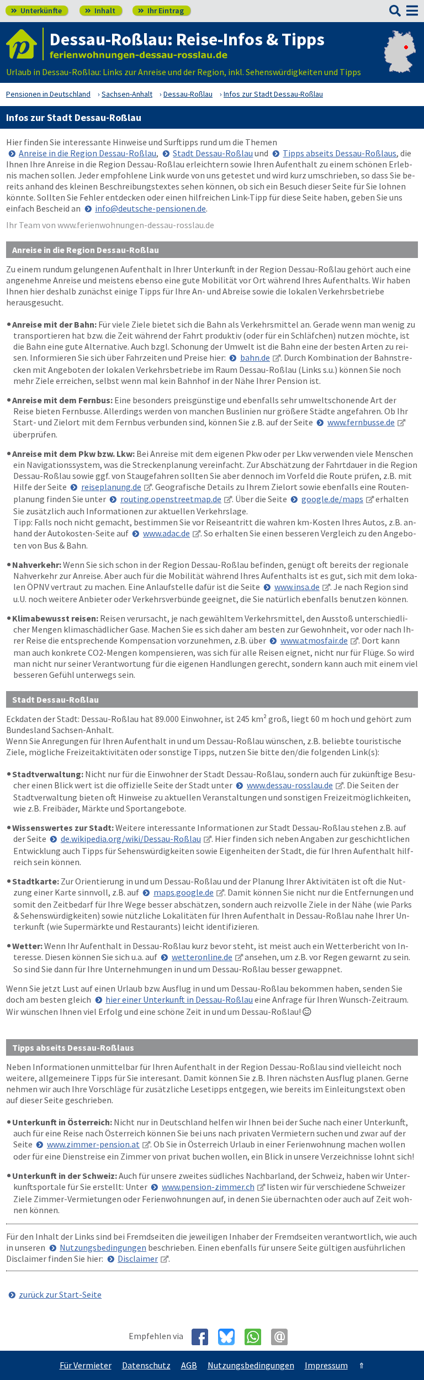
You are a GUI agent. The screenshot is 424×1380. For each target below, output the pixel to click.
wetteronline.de (202, 956)
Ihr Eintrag (161, 10)
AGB (189, 1365)
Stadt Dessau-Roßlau (213, 153)
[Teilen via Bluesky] (230, 1337)
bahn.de (255, 357)
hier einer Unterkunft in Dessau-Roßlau (179, 999)
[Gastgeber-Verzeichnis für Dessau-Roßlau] (25, 44)
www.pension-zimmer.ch (208, 1186)
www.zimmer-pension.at (93, 1144)
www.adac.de (166, 533)
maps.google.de (183, 892)
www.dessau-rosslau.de (290, 785)
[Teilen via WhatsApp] (257, 1337)
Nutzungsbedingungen (103, 1247)
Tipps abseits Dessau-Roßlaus (339, 153)
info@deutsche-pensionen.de (150, 208)
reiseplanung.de (111, 486)
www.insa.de (297, 586)
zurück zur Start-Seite (60, 1294)
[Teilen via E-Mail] (283, 1337)
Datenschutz (146, 1365)
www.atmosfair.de (314, 640)
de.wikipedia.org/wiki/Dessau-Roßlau (131, 838)
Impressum (326, 1365)
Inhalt (100, 10)
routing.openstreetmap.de (170, 498)
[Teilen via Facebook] (204, 1337)
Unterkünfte (36, 10)
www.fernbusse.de (361, 422)
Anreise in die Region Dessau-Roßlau (87, 153)
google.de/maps (332, 498)
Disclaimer (138, 1258)
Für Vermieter (86, 1365)
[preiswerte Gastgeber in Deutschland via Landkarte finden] (400, 60)
